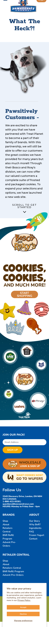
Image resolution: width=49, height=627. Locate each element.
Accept (23, 607)
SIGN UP (12, 450)
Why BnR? (35, 524)
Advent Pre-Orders (13, 575)
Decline (23, 614)
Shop (5, 520)
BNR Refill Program (13, 571)
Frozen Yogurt (36, 535)
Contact (33, 538)
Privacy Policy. (24, 600)
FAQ (31, 531)
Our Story (34, 520)
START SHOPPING (24, 294)
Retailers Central (12, 567)
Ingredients (35, 528)
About (6, 524)
